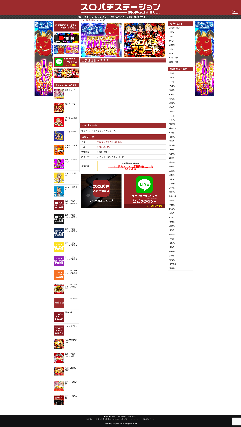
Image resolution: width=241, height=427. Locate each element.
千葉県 (172, 120)
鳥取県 (172, 201)
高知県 (172, 234)
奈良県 (172, 192)
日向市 (93, 20)
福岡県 (172, 239)
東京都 (172, 124)
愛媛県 (172, 226)
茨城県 (172, 103)
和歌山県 (172, 196)
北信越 (172, 45)
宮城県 (172, 90)
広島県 (172, 213)
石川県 (172, 150)
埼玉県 (172, 116)
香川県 (172, 222)
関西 (171, 53)
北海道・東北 (174, 28)
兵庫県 (172, 188)
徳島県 (172, 230)
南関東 (172, 41)
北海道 (172, 73)
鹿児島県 (172, 264)
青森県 (172, 78)
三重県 (172, 171)
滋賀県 (172, 175)
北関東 (172, 32)
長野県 (172, 137)
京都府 (172, 179)
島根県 (172, 205)
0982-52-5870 (103, 147)
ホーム (82, 20)
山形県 (172, 94)
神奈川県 (172, 128)
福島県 (172, 99)
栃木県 (172, 107)
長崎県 (172, 247)
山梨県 (172, 133)
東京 (171, 36)
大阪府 (172, 184)
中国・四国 (173, 58)
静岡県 (172, 158)
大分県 (172, 256)
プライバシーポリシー (132, 419)
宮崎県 (88, 20)
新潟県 (172, 141)
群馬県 (172, 111)
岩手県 (172, 82)
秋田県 (172, 86)
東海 (171, 49)
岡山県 (172, 209)
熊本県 (172, 251)
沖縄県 (172, 268)
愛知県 (172, 162)
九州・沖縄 (173, 62)
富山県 (172, 145)
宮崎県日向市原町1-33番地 (109, 142)
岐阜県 (172, 167)
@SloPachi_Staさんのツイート (66, 411)
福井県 (172, 154)
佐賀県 (172, 243)
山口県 (172, 217)
